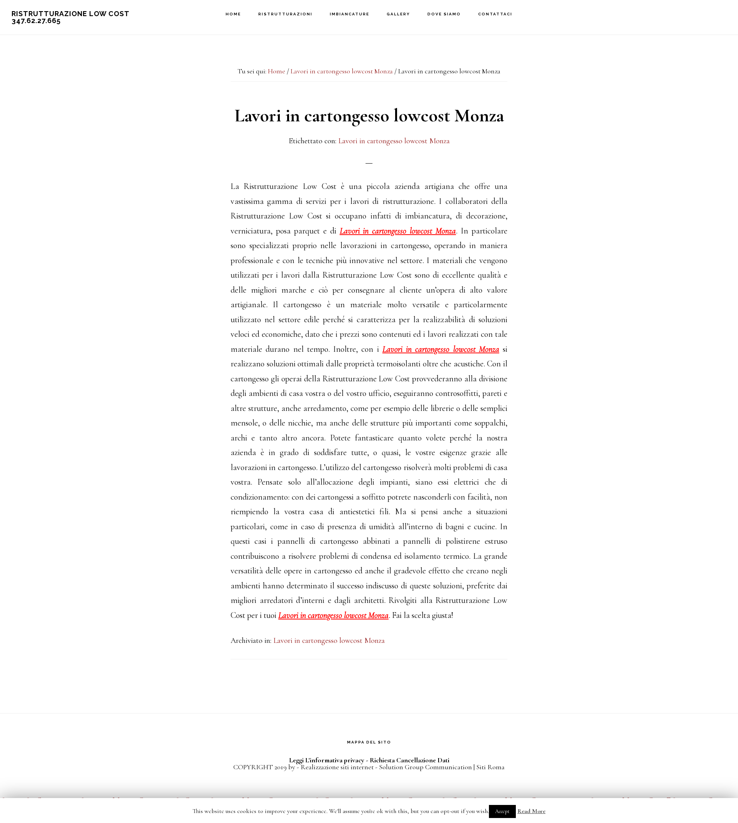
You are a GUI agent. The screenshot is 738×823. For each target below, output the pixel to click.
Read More (531, 811)
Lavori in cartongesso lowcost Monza (394, 141)
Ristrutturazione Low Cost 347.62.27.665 (70, 17)
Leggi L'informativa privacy (326, 760)
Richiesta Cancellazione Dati (409, 760)
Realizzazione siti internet (337, 767)
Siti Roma (490, 767)
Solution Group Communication (425, 767)
